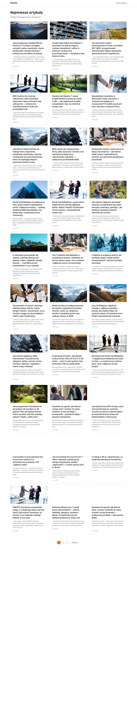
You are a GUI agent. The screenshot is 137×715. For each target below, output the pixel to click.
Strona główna (121, 3)
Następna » (75, 542)
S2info (13, 3)
